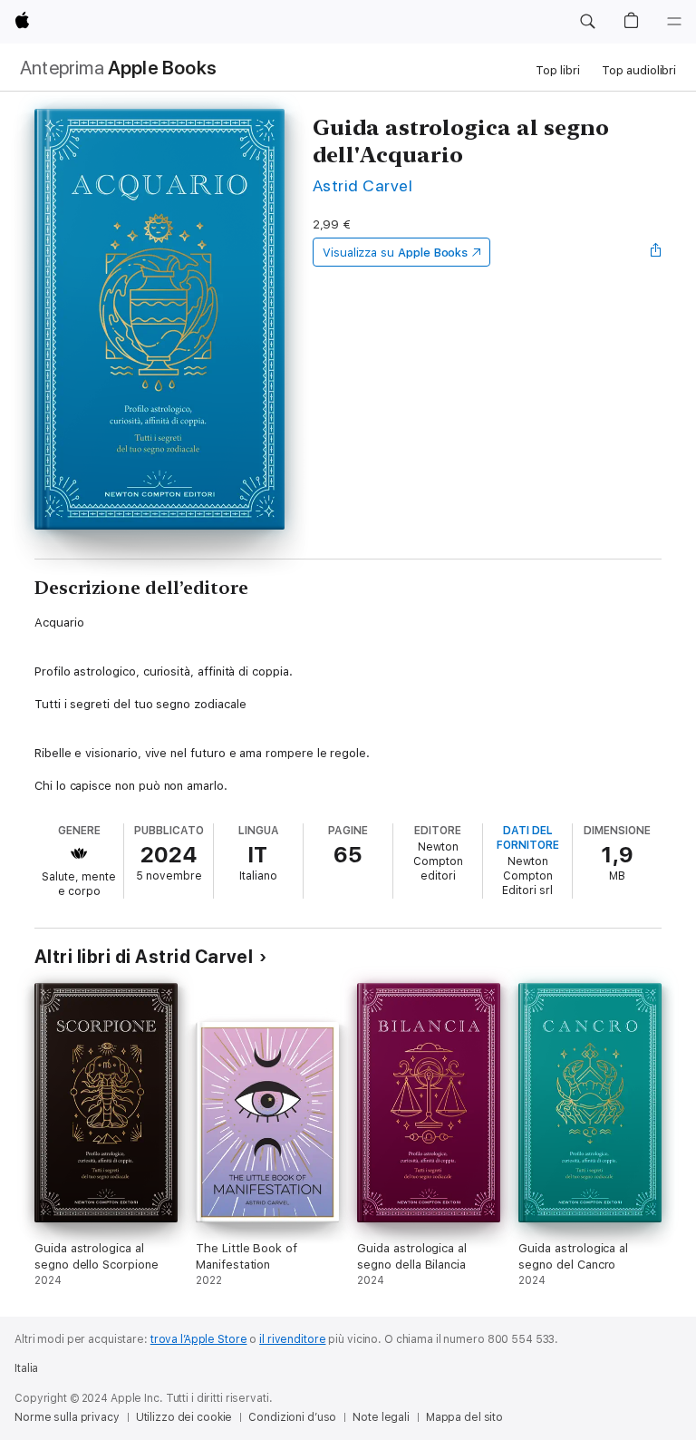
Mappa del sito (464, 1417)
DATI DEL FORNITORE (528, 837)
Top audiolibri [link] (639, 70)
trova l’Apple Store (198, 1339)
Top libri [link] (558, 70)
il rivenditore (292, 1339)
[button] (587, 22)
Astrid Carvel (362, 185)
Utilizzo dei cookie (184, 1417)
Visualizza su (395, 252)
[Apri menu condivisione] (656, 252)
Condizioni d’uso (292, 1417)
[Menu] (674, 22)
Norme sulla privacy (67, 1417)
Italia (26, 1368)
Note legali (381, 1417)
